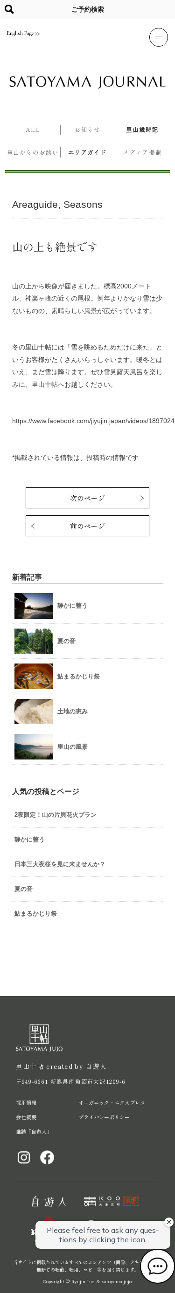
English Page (20, 33)
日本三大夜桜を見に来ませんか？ (59, 864)
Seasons (83, 204)
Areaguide (35, 204)
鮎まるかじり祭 (35, 913)
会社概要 (26, 1117)
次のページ (87, 498)
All (33, 129)
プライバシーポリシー (104, 1117)
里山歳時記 (142, 129)
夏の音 (23, 888)
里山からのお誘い (33, 152)
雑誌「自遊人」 (34, 1131)
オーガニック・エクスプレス (111, 1102)
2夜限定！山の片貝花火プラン (55, 814)
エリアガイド (87, 152)
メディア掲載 (142, 152)
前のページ (87, 526)
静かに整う (29, 839)
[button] (158, 37)
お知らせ (88, 129)
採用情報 (26, 1102)
